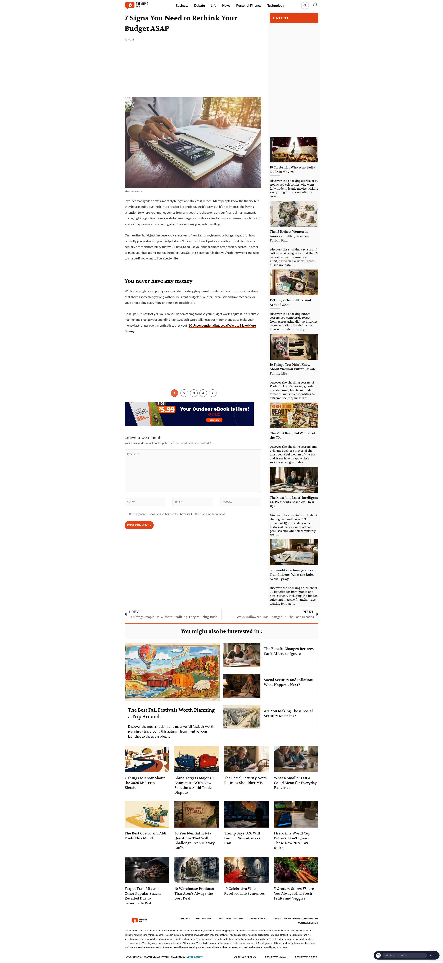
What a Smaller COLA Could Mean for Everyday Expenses (295, 783)
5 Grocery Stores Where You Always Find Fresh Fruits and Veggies (294, 894)
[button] (305, 5)
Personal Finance (248, 5)
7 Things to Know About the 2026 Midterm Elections (145, 783)
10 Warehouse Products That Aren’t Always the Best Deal (194, 894)
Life (213, 5)
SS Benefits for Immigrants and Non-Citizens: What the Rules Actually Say (294, 574)
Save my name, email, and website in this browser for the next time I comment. (177, 514)
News (226, 5)
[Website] (240, 502)
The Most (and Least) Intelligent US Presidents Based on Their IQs (294, 502)
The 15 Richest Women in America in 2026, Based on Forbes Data (289, 236)
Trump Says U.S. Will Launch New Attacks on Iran (244, 838)
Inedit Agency (194, 957)
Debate (199, 5)
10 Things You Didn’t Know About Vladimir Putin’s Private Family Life (293, 369)
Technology (275, 5)
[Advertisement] (193, 71)
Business (182, 5)
